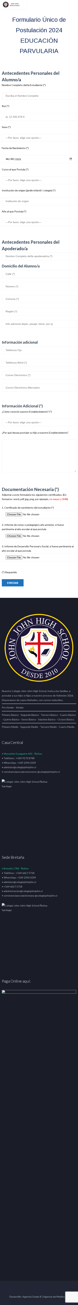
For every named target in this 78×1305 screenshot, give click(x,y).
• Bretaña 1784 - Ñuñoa (15, 868)
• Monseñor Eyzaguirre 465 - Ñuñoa (22, 753)
